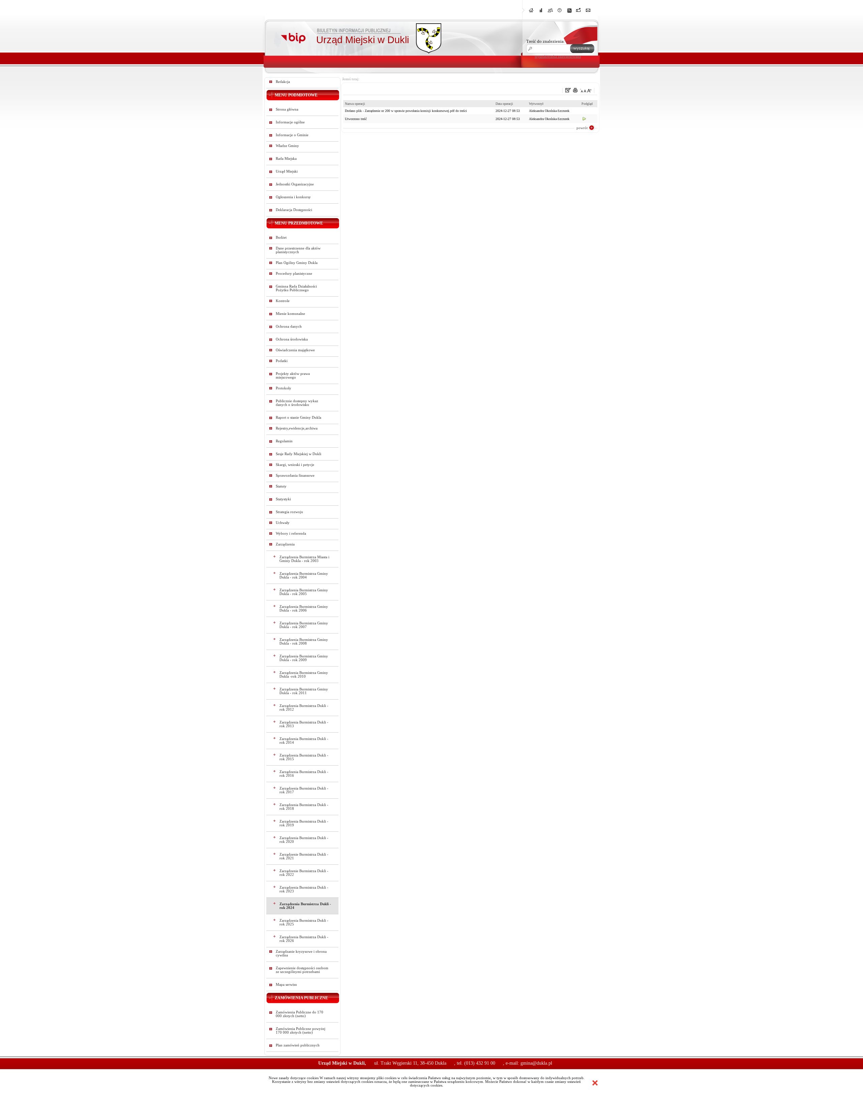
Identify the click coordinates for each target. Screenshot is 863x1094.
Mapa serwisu (286, 984)
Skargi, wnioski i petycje (295, 465)
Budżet (281, 237)
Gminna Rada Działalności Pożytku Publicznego (296, 288)
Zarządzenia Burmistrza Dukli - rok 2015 (303, 757)
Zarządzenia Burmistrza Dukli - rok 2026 (303, 939)
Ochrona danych (289, 326)
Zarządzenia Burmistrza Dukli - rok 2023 (303, 889)
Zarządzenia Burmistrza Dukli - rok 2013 (303, 724)
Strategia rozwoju (289, 512)
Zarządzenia (285, 544)
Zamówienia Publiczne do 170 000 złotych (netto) (299, 1014)
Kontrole (283, 301)
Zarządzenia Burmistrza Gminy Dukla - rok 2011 (303, 691)
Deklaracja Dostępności (294, 210)
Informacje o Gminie (292, 135)
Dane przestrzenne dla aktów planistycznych (298, 250)
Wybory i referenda (291, 533)
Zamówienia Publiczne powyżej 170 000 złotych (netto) (300, 1030)
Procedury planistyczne (294, 273)
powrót (582, 128)
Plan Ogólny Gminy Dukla (297, 263)
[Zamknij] (595, 1083)
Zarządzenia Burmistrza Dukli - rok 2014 (303, 740)
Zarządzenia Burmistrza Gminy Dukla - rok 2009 (303, 658)
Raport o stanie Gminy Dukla (298, 417)
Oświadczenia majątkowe (295, 350)
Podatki (282, 361)
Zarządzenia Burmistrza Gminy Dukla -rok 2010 (303, 674)
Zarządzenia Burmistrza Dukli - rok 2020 (303, 840)
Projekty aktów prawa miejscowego (293, 375)
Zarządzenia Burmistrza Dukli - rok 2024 (305, 906)
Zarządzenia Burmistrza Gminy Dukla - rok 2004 (303, 575)
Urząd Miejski (287, 171)
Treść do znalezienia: (545, 41)
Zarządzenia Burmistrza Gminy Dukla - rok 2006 (303, 608)
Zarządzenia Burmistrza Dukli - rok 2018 (303, 806)
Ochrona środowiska (292, 339)
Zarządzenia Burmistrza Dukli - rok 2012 (303, 707)
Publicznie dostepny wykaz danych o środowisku (297, 403)
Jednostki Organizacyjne (295, 184)
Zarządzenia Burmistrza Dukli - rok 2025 (303, 922)
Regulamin (284, 441)
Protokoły (283, 388)
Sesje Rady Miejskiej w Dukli (298, 454)
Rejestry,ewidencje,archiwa (297, 428)
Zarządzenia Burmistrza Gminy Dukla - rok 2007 (303, 625)
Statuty (281, 486)
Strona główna (287, 109)
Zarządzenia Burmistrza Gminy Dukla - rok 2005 (303, 592)
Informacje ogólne (290, 122)
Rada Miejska (286, 158)
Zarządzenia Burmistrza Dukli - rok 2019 (303, 823)
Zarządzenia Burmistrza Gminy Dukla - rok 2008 (303, 641)
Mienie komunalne (290, 314)
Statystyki (283, 499)
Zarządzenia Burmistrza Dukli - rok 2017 (303, 790)
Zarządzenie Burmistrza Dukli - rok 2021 (303, 856)
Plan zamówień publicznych (298, 1045)
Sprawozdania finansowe (295, 475)
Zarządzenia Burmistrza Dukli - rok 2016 (303, 773)
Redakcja (283, 82)
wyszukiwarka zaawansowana (558, 56)
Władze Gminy (287, 146)
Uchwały (283, 523)
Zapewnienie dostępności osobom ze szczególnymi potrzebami (302, 970)
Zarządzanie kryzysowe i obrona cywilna (301, 953)
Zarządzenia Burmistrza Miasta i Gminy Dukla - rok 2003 (304, 559)
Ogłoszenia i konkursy (293, 197)
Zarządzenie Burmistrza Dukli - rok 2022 (303, 873)
